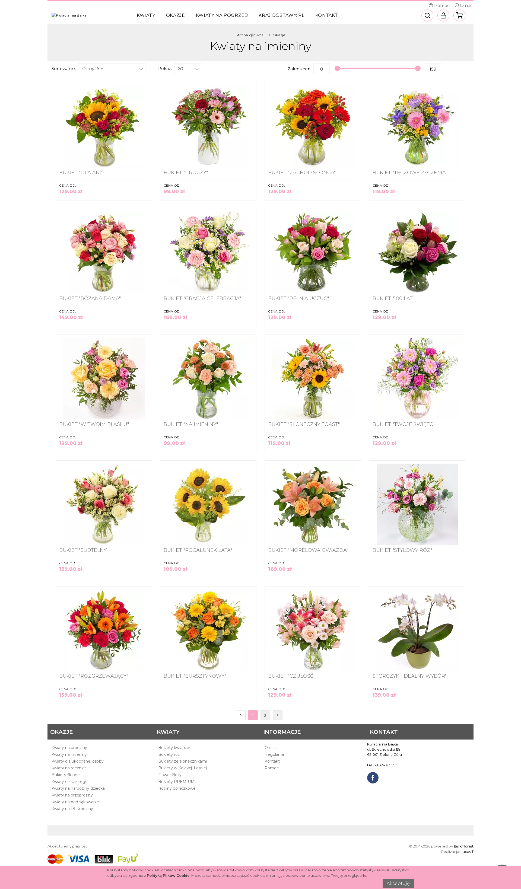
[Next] (277, 715)
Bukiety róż (169, 754)
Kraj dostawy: (281, 15)
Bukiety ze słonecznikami (182, 761)
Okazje (175, 15)
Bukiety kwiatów (174, 747)
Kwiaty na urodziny (69, 747)
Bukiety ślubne (66, 774)
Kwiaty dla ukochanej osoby (78, 761)
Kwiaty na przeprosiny (72, 795)
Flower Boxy (170, 774)
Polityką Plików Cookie (168, 875)
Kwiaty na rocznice (69, 768)
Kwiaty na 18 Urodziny (72, 808)
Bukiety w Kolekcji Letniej (182, 768)
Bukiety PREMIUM (176, 781)
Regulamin (275, 754)
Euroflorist (464, 846)
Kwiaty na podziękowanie (75, 801)
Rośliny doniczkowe (177, 788)
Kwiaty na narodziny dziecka (78, 788)
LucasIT (467, 851)
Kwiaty (146, 15)
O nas (465, 5)
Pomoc (441, 5)
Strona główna (249, 35)
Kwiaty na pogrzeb (222, 15)
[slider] (337, 68)
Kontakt (326, 15)
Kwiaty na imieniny (69, 754)
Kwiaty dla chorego (70, 781)
